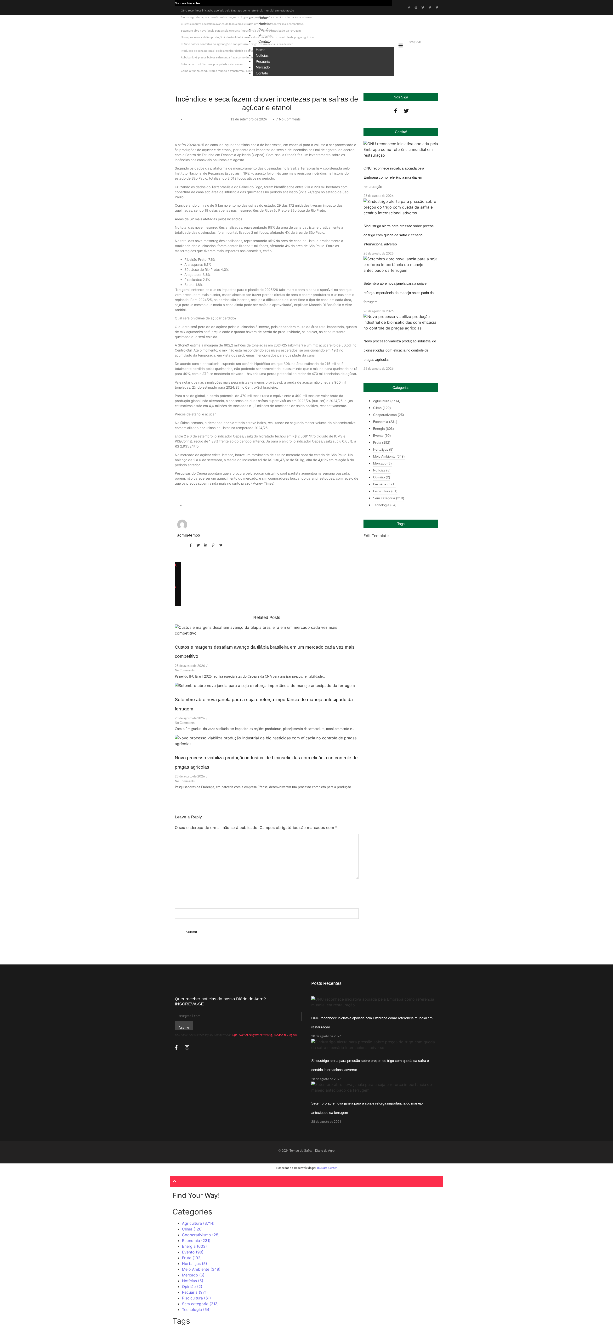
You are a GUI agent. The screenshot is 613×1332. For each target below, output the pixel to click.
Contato (264, 41)
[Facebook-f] (395, 111)
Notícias (262, 55)
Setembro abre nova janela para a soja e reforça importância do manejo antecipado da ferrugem (398, 292)
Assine (184, 1027)
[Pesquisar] (411, 50)
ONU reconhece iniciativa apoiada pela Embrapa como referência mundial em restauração (237, 10)
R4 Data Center (327, 1168)
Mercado (263, 67)
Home (260, 50)
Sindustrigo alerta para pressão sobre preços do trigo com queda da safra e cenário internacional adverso (398, 235)
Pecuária (263, 61)
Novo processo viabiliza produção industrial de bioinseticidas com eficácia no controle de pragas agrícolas (399, 350)
